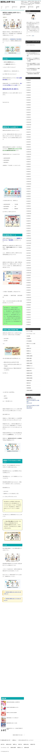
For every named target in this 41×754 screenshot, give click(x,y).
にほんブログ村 (29, 408)
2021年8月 (29, 129)
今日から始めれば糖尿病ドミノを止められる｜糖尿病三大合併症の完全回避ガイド (33, 64)
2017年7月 (29, 250)
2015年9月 (29, 304)
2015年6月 (29, 312)
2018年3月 (29, 230)
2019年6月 (29, 193)
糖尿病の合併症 (29, 373)
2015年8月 (29, 307)
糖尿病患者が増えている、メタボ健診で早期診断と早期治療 (15, 729)
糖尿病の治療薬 (13, 747)
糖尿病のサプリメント (30, 368)
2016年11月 (29, 270)
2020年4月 (29, 169)
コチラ (33, 35)
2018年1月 (29, 235)
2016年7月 (29, 280)
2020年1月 (29, 176)
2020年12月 (29, 149)
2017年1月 (29, 265)
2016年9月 (29, 275)
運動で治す (20, 744)
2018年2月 (29, 233)
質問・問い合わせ (30, 7)
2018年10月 (29, 213)
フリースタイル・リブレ (31, 333)
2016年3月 (29, 290)
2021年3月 (29, 141)
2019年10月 (29, 183)
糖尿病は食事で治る (8, 2)
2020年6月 (29, 164)
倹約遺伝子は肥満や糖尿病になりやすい (13, 707)
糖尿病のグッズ (29, 365)
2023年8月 (29, 97)
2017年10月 (29, 243)
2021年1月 (29, 146)
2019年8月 (29, 188)
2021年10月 (29, 124)
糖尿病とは (4, 17)
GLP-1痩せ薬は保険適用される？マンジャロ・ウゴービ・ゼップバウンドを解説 (33, 54)
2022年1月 (29, 117)
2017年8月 (29, 248)
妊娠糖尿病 (29, 338)
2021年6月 (29, 134)
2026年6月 (29, 85)
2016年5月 (29, 285)
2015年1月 (29, 324)
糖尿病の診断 (29, 380)
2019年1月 (29, 206)
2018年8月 (29, 218)
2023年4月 (29, 102)
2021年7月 (29, 132)
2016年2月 (29, 292)
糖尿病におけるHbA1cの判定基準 (12, 712)
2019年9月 (29, 186)
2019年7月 (29, 191)
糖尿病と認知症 (29, 363)
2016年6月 (29, 282)
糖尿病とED (29, 348)
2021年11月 (29, 122)
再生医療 (28, 336)
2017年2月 (29, 262)
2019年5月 (29, 196)
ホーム (2, 7)
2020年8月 (29, 159)
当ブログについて (14, 7)
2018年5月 (29, 225)
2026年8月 (29, 80)
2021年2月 (29, 144)
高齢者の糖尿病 (29, 390)
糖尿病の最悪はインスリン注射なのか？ (13, 717)
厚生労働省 (19, 39)
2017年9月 (29, 245)
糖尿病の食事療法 (22, 7)
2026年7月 (29, 82)
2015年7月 (29, 309)
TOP (6, 740)
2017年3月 (29, 260)
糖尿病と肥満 (29, 360)
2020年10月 (29, 154)
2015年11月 (29, 299)
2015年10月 (29, 302)
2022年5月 (29, 107)
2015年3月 (29, 319)
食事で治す (29, 385)
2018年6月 (29, 223)
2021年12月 (29, 119)
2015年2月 (29, 322)
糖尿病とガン (29, 353)
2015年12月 (29, 297)
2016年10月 (29, 272)
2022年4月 (29, 109)
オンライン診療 (29, 331)
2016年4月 (29, 287)
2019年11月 (29, 181)
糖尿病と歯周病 (29, 355)
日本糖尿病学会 (13, 39)
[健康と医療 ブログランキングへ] (29, 397)
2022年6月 (29, 104)
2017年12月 (29, 238)
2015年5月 (29, 314)
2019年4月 (29, 198)
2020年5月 (29, 166)
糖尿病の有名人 (29, 375)
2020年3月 (29, 171)
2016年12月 (29, 267)
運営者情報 (37, 7)
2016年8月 (29, 277)
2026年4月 (29, 90)
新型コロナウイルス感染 (31, 343)
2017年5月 (29, 255)
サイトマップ (7, 7)
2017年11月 (29, 240)
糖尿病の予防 (29, 370)
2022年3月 (29, 112)
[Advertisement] (12, 110)
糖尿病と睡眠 (29, 358)
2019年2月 (29, 203)
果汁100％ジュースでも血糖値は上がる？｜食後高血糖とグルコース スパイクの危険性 (33, 59)
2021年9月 (29, 127)
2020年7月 (29, 161)
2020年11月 (29, 151)
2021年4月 (29, 139)
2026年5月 (29, 87)
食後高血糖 (29, 387)
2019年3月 (29, 201)
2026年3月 (29, 92)
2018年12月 (29, 208)
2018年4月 (29, 228)
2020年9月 (29, 156)
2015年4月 (29, 317)
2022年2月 (29, 114)
